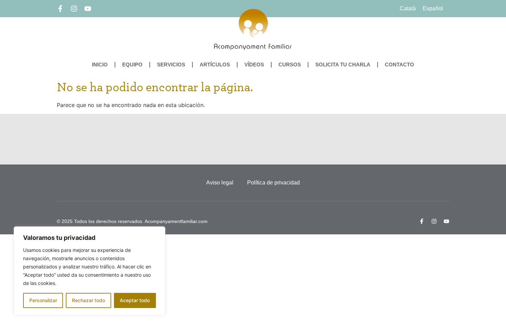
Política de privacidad (273, 182)
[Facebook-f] (60, 8)
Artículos (215, 64)
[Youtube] (87, 8)
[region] (89, 270)
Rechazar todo (88, 300)
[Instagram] (74, 8)
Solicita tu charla (342, 64)
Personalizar (43, 300)
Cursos (289, 64)
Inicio (100, 64)
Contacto (399, 64)
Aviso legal (219, 182)
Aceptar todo (135, 300)
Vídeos (254, 64)
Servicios (171, 64)
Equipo (132, 64)
